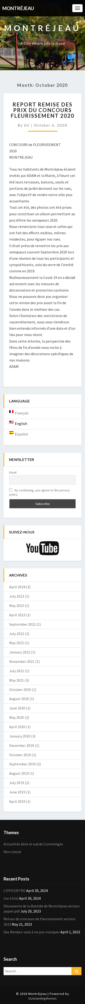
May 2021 (16, 680)
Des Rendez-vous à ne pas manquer (32, 932)
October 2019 (20, 754)
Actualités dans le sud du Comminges (33, 844)
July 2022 (16, 633)
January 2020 (19, 736)
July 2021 (16, 670)
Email (13, 472)
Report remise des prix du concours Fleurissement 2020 (42, 110)
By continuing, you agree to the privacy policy (39, 492)
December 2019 (21, 745)
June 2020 (17, 708)
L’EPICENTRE (15, 890)
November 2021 (21, 661)
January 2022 (19, 652)
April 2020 (17, 726)
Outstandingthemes (42, 998)
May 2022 (16, 642)
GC (27, 125)
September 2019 (22, 764)
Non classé (12, 851)
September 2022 (22, 624)
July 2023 (16, 596)
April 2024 (17, 586)
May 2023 (16, 605)
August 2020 (19, 698)
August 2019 (19, 773)
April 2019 (17, 801)
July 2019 (16, 782)
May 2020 (16, 717)
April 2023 (17, 615)
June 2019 (17, 792)
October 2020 (20, 689)
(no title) (11, 898)
